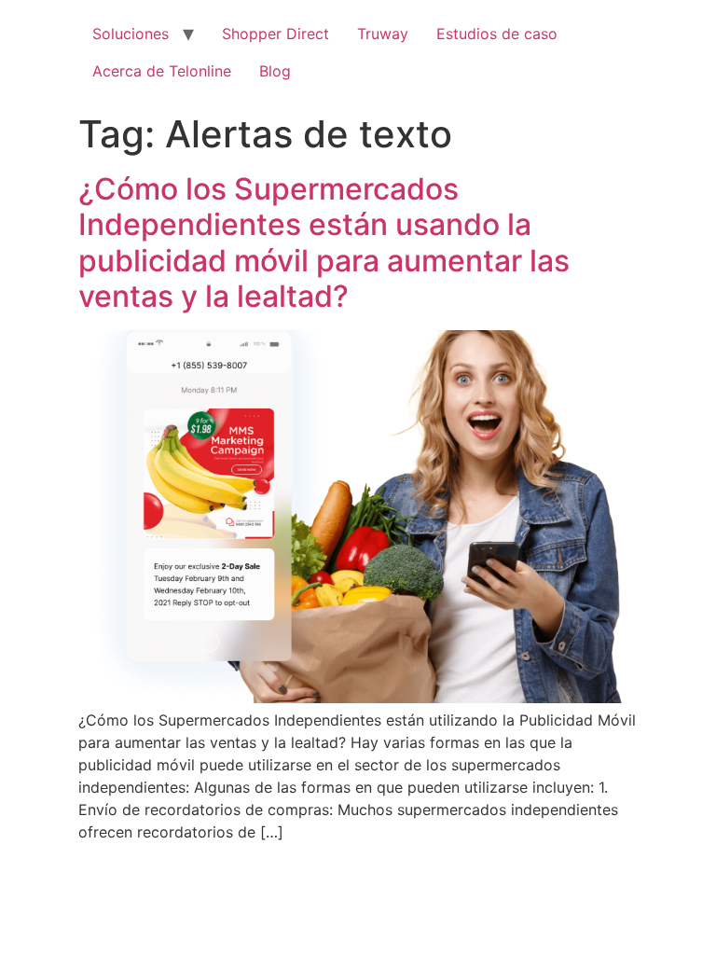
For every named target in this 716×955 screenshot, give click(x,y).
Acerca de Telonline (161, 71)
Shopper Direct (275, 33)
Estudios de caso (497, 33)
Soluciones (130, 33)
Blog (275, 71)
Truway (382, 33)
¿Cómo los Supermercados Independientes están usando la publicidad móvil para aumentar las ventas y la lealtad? (324, 242)
